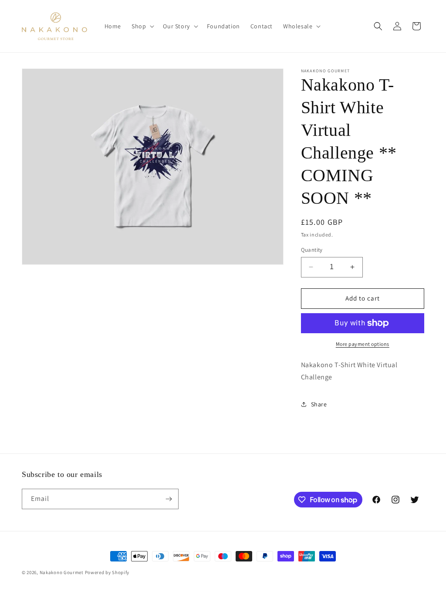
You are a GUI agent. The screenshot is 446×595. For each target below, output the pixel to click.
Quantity (312, 250)
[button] (142, 26)
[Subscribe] (168, 499)
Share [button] (319, 404)
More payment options (362, 344)
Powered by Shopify (107, 572)
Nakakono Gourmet (62, 572)
